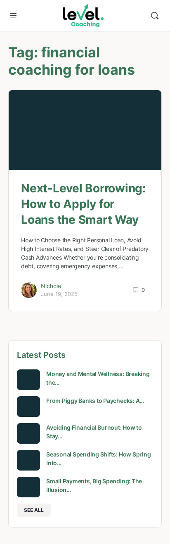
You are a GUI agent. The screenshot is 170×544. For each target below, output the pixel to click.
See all (34, 510)
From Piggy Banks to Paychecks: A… (95, 400)
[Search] (155, 15)
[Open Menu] (13, 15)
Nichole (51, 285)
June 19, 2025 (59, 294)
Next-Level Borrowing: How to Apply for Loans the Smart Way (83, 204)
